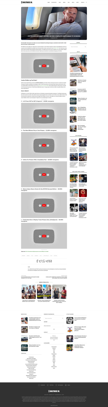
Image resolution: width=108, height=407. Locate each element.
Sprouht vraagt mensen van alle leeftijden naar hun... (44, 301)
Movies (54, 356)
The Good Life (53, 2)
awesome (23, 255)
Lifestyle (54, 348)
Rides (54, 362)
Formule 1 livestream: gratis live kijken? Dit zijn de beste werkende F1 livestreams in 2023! (74, 164)
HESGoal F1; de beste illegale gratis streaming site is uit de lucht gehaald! (82, 164)
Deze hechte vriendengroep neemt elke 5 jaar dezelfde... (28, 301)
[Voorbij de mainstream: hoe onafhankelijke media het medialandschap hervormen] (78, 63)
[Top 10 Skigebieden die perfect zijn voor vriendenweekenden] (73, 110)
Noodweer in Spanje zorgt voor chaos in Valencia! (82, 81)
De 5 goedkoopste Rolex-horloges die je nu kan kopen (83, 185)
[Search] (86, 2)
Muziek (54, 360)
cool (32, 255)
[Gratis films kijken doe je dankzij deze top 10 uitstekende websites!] (74, 178)
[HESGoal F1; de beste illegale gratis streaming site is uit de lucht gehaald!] (83, 157)
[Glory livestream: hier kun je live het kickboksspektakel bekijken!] (83, 142)
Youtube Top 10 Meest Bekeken (31, 359)
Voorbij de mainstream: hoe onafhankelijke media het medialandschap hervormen (76, 75)
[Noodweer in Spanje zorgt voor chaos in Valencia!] (73, 82)
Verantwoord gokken (54, 338)
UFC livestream (31, 362)
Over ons (54, 335)
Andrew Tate (56, 48)
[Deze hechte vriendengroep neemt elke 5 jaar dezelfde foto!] (29, 292)
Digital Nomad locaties (31, 366)
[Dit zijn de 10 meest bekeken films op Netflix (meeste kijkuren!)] (83, 193)
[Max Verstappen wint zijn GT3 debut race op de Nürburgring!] (73, 128)
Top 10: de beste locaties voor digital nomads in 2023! (73, 199)
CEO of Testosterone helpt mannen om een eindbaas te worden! (36, 251)
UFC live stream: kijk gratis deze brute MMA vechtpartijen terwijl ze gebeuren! (74, 149)
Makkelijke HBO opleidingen (31, 375)
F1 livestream (31, 357)
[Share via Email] (50, 261)
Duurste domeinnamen (31, 372)
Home (49, 2)
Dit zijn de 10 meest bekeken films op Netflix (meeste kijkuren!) (82, 200)
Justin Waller (46, 255)
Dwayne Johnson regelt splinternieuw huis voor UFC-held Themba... (59, 301)
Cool (68, 2)
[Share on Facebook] (37, 261)
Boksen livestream (31, 361)
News (73, 2)
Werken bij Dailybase (54, 337)
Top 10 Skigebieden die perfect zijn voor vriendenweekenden (82, 108)
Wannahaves (54, 353)
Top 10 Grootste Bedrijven (31, 369)
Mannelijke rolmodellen (31, 358)
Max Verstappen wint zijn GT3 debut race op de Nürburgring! (82, 127)
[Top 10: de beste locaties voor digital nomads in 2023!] (74, 193)
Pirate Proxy (31, 371)
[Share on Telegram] (47, 261)
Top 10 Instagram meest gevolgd (31, 364)
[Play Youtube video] (44, 66)
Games (54, 359)
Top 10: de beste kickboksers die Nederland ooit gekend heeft (80, 319)
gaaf (41, 255)
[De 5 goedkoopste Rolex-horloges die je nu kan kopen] (83, 178)
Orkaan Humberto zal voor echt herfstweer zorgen (82, 99)
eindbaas (36, 255)
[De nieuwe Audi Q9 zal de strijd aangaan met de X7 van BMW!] (73, 92)
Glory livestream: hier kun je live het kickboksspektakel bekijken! (82, 149)
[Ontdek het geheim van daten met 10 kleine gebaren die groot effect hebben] (73, 119)
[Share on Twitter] (40, 261)
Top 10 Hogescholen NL (31, 376)
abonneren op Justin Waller (43, 85)
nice (51, 255)
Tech (54, 352)
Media (64, 2)
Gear (60, 2)
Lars (29, 266)
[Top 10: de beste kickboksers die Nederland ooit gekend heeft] (69, 320)
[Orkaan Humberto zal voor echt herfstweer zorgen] (73, 101)
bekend (28, 255)
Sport (77, 2)
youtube (55, 255)
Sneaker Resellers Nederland (31, 365)
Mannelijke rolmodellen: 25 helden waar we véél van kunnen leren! (73, 215)
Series (54, 358)
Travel (54, 349)
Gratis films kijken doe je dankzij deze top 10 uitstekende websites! (73, 185)
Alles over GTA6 (31, 368)
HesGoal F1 (31, 374)
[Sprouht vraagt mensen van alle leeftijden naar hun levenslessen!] (44, 292)
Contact (82, 2)
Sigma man (31, 378)
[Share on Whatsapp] (43, 261)
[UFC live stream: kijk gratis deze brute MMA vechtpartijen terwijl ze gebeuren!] (74, 142)
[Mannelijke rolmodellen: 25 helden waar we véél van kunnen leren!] (74, 208)
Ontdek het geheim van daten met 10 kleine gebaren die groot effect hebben (82, 118)
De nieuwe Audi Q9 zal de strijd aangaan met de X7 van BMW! (82, 90)
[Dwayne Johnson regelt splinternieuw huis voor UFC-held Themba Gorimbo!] (59, 292)
